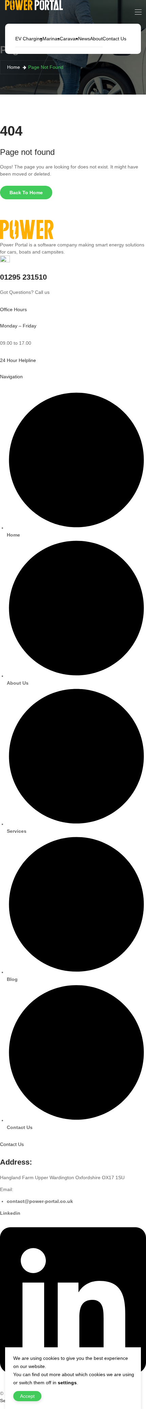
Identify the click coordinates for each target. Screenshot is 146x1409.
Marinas (51, 38)
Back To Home (26, 192)
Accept (27, 1396)
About (96, 38)
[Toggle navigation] (137, 12)
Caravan (69, 38)
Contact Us (114, 38)
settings (67, 1382)
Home (13, 67)
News (84, 38)
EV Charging (28, 38)
